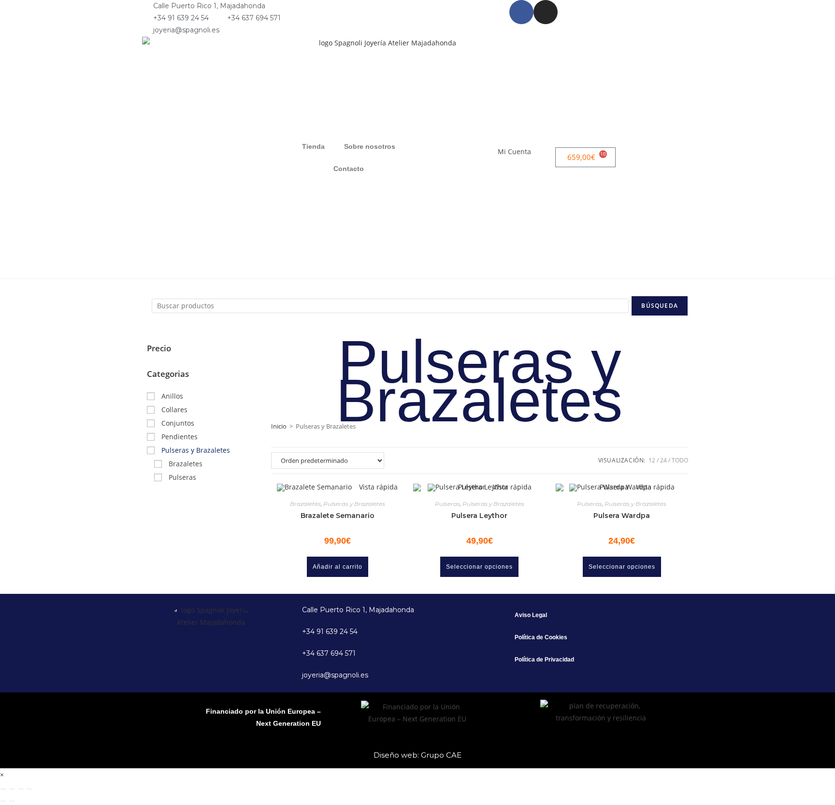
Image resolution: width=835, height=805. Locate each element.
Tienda (313, 146)
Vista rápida (377, 486)
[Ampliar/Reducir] (3, 789)
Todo (680, 460)
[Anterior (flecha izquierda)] (3, 801)
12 (651, 460)
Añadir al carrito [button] (337, 566)
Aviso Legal (531, 615)
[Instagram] (545, 12)
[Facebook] (196, 668)
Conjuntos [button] (177, 423)
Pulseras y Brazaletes (354, 503)
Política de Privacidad (544, 659)
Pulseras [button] (182, 477)
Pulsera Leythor (479, 515)
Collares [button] (174, 409)
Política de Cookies (541, 637)
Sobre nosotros (369, 146)
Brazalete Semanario (337, 515)
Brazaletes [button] (185, 463)
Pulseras (447, 503)
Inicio (279, 426)
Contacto (348, 168)
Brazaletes (305, 503)
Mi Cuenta (514, 151)
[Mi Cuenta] (543, 157)
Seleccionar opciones (479, 566)
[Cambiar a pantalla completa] (12, 789)
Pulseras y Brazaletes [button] (195, 450)
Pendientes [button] (179, 436)
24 (663, 460)
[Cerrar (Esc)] (29, 789)
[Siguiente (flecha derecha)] (12, 801)
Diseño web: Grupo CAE (417, 755)
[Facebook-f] (521, 12)
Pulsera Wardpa (621, 515)
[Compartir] (20, 789)
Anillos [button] (172, 396)
